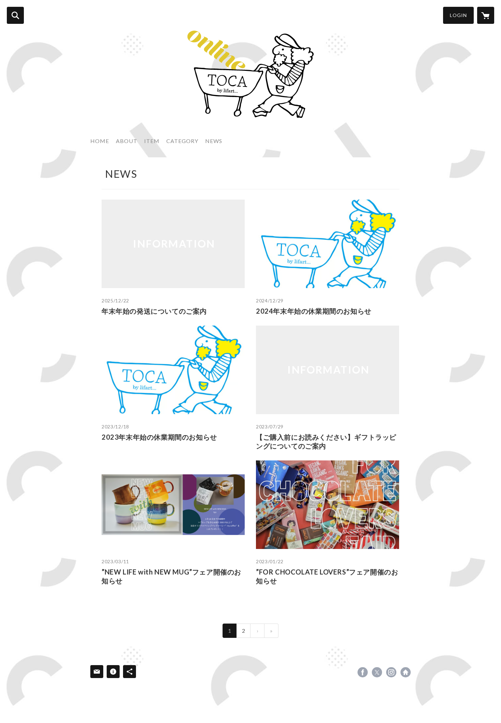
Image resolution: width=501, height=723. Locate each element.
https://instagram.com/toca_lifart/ (391, 672)
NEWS (213, 141)
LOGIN (458, 15)
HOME (99, 141)
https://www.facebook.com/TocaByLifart (363, 672)
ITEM (152, 141)
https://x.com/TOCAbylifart (377, 672)
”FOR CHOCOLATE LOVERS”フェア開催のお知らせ (327, 576)
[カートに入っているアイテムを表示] (485, 15)
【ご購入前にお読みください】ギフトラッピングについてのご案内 (326, 441)
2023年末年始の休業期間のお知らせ (159, 437)
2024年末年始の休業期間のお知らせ (313, 311)
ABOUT (126, 141)
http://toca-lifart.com (405, 672)
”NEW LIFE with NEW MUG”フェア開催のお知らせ (171, 576)
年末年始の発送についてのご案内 (154, 311)
